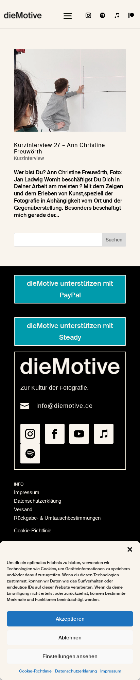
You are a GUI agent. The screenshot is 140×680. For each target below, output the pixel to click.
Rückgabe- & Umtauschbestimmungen (57, 518)
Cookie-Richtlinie (35, 671)
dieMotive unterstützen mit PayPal (70, 289)
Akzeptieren (70, 619)
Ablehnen (70, 637)
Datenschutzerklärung (76, 671)
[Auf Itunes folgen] (116, 15)
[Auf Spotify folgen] (102, 15)
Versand (23, 509)
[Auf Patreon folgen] (131, 15)
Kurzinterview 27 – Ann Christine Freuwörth (59, 148)
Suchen (114, 240)
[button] (129, 549)
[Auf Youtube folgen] (79, 434)
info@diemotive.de (64, 405)
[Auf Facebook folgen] (55, 434)
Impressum (110, 671)
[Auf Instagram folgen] (88, 15)
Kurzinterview (29, 158)
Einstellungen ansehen (70, 656)
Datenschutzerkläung (37, 501)
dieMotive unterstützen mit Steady (70, 331)
